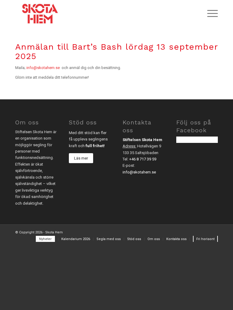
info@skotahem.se (43, 67)
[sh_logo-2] (40, 13)
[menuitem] (209, 13)
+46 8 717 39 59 (142, 159)
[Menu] (209, 13)
